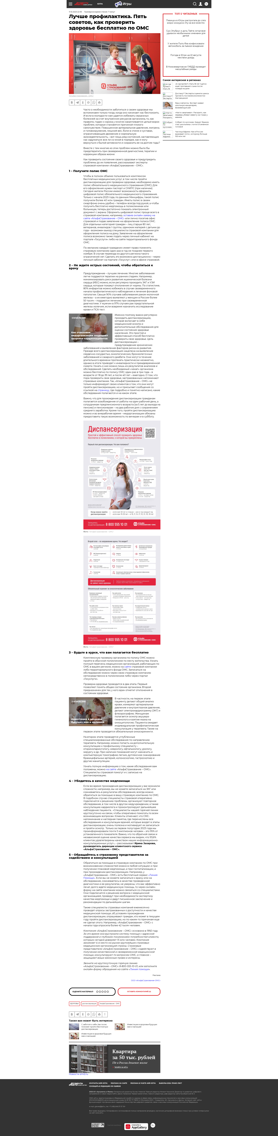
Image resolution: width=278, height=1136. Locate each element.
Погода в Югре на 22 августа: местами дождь (186, 56)
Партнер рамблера (114, 1125)
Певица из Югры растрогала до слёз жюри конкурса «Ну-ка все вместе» (186, 21)
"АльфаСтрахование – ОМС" (81, 96)
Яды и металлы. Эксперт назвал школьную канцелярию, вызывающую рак (189, 105)
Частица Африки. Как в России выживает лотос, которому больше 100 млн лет (191, 134)
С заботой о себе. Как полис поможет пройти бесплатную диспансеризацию (94, 1026)
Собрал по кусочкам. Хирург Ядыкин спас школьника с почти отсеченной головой (192, 124)
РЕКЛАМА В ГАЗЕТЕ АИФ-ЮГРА (143, 1083)
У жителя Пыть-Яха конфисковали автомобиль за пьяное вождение (186, 44)
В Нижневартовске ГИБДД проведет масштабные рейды (186, 68)
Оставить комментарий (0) (139, 992)
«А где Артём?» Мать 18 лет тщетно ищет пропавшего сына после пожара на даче (191, 86)
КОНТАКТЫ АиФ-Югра (98, 1083)
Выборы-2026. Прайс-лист (170, 1083)
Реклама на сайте (119, 1083)
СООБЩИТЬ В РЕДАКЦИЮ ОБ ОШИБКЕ (105, 1086)
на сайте (111, 769)
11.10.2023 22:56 (75, 12)
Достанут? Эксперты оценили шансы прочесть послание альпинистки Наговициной (192, 95)
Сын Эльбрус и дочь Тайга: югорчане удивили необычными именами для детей (186, 33)
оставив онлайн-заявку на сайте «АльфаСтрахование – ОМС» (119, 217)
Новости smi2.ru (78, 1074)
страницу (103, 390)
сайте (127, 666)
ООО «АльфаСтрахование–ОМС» (145, 980)
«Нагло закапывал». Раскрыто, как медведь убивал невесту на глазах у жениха (191, 114)
